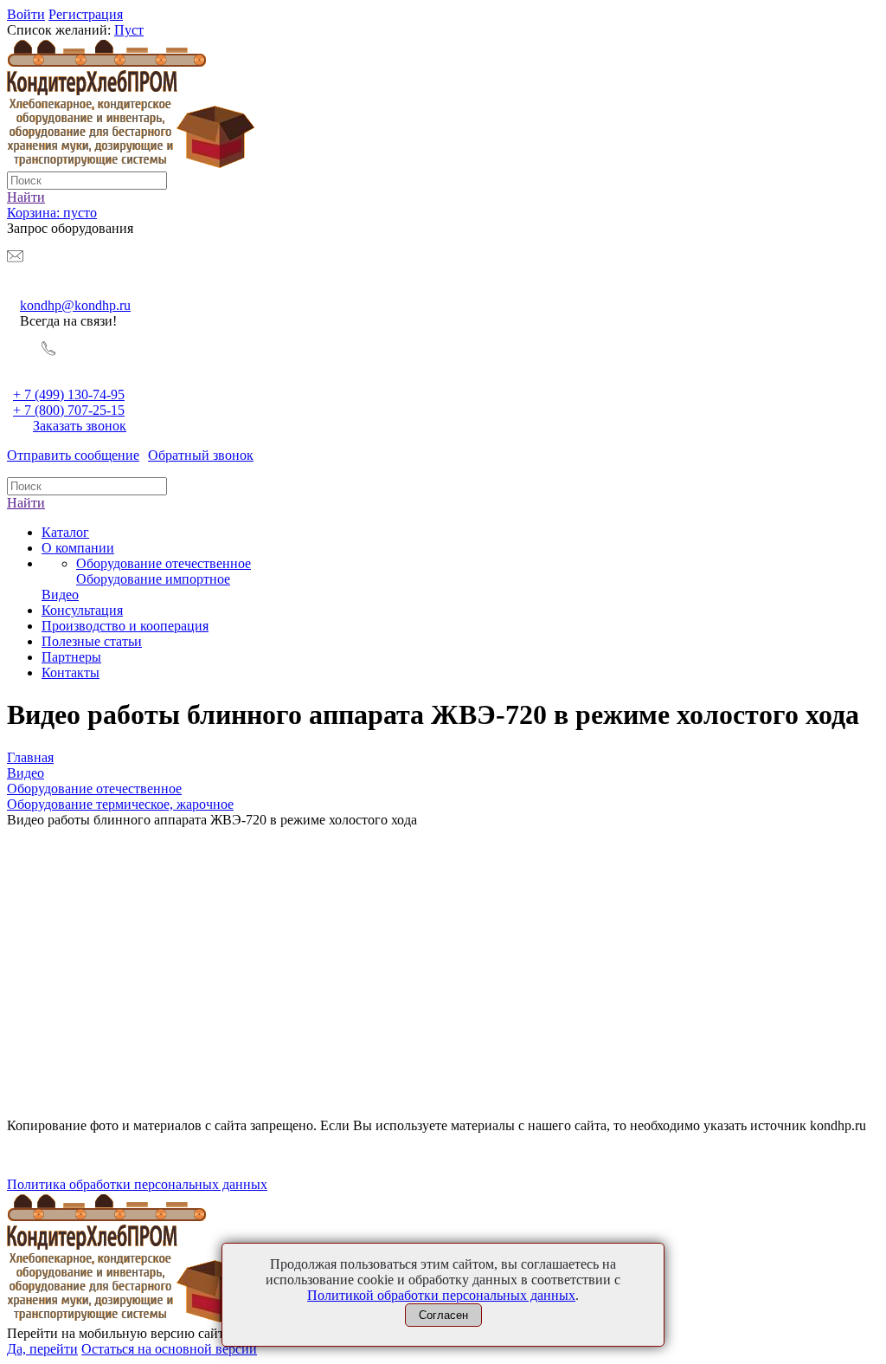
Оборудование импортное (153, 579)
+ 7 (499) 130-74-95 (69, 394)
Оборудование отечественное (163, 563)
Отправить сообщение (73, 455)
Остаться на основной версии (169, 1348)
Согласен (443, 1315)
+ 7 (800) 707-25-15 (69, 410)
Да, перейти (42, 1348)
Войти (26, 14)
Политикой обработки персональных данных (441, 1295)
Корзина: (52, 212)
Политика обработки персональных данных (137, 1184)
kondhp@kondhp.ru (75, 305)
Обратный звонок (201, 455)
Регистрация (85, 14)
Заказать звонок (79, 425)
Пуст (129, 30)
